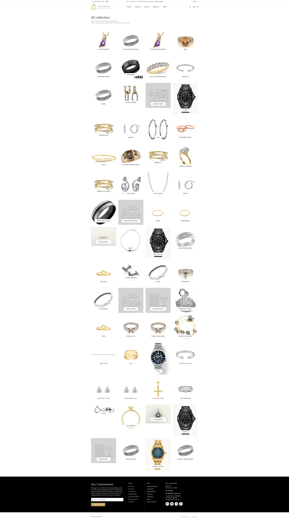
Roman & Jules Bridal (158, 336)
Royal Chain (103, 363)
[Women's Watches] (158, 454)
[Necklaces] (103, 273)
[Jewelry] (185, 184)
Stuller (103, 413)
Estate (104, 165)
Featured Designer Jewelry (130, 165)
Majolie (158, 221)
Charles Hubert (158, 104)
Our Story (131, 486)
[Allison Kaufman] (103, 40)
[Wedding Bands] (130, 450)
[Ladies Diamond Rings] (130, 212)
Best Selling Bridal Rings (158, 76)
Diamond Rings (103, 135)
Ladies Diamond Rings (131, 221)
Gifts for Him (158, 193)
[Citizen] (185, 98)
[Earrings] (130, 128)
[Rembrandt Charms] (185, 300)
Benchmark (130, 75)
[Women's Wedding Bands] (185, 450)
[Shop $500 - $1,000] (158, 389)
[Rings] (103, 327)
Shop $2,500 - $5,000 (104, 398)
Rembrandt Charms (185, 309)
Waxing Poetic (103, 459)
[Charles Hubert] (158, 95)
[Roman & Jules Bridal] (158, 327)
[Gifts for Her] (130, 184)
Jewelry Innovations (103, 221)
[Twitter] (181, 504)
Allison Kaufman (103, 49)
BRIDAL (129, 7)
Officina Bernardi (130, 278)
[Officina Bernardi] (130, 271)
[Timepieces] (185, 420)
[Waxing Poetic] (103, 450)
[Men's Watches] (158, 242)
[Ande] (185, 40)
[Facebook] (106, 1)
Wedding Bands (131, 459)
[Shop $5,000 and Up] (130, 389)
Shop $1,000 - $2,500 (185, 363)
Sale (131, 363)
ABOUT (165, 7)
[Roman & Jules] (130, 327)
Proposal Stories (133, 499)
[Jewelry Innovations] (103, 212)
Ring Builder (150, 489)
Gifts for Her (131, 193)
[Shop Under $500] (185, 389)
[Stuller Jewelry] (158, 414)
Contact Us (131, 502)
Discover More (159, 1)
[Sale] (130, 354)
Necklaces (103, 281)
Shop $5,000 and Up (131, 398)
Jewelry (185, 193)
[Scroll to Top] (286, 512)
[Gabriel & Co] (158, 155)
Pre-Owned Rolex (158, 309)
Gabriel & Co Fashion (103, 191)
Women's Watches (158, 466)
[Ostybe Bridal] (185, 273)
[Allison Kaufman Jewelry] (158, 40)
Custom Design (132, 494)
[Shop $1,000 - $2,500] (185, 354)
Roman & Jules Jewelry (185, 336)
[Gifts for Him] (158, 184)
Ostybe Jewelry (103, 309)
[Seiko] (158, 358)
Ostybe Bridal (185, 281)
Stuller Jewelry (158, 419)
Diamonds (150, 494)
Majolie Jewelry (103, 242)
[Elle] (158, 128)
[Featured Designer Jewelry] (130, 156)
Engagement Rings (185, 137)
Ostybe (158, 281)
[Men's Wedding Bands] (185, 239)
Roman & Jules (130, 336)
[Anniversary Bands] (103, 68)
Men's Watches (158, 254)
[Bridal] (103, 95)
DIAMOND (138, 7)
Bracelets (185, 76)
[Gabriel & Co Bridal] (185, 157)
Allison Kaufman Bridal (130, 49)
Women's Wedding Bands (185, 459)
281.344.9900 (169, 490)
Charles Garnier (131, 102)
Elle (158, 137)
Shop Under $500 (185, 398)
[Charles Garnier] (130, 94)
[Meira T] (130, 239)
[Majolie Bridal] (185, 212)
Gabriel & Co (158, 162)
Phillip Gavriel (130, 309)
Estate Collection (151, 502)
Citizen (185, 110)
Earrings (131, 137)
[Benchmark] (130, 67)
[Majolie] (158, 212)
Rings (103, 336)
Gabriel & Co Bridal (185, 166)
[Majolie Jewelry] (103, 236)
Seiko (158, 371)
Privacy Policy (194, 516)
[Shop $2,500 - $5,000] (103, 389)
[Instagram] (103, 1)
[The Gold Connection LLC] (100, 7)
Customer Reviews (133, 496)
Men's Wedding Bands (185, 248)
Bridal (104, 104)
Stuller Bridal (130, 425)
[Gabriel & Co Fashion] (103, 183)
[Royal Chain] (103, 354)
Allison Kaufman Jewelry (158, 49)
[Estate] (103, 156)
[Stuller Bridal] (130, 417)
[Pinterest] (167, 504)
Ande (185, 49)
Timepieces (185, 432)
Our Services (131, 491)
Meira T (131, 248)
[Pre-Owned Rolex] (158, 300)
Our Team (131, 489)
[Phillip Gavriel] (130, 300)
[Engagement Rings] (185, 128)
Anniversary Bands (103, 76)
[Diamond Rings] (103, 127)
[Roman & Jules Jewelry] (185, 327)
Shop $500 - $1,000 (158, 398)
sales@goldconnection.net (172, 493)
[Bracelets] (185, 68)
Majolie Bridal (185, 221)
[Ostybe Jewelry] (103, 300)
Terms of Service (184, 516)
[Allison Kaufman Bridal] (130, 40)
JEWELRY (146, 7)
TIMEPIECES (156, 7)
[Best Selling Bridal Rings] (158, 68)
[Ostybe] (158, 273)
